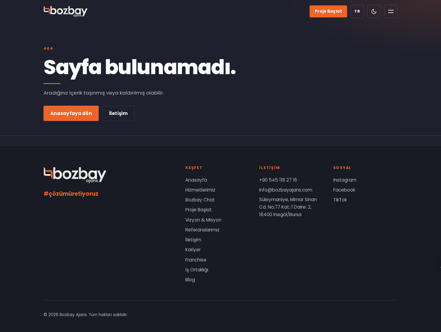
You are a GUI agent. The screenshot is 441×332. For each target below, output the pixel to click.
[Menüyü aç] (391, 11)
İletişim (118, 113)
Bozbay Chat (200, 200)
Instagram (344, 180)
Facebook (344, 190)
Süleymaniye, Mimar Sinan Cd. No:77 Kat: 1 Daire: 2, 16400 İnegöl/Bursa (288, 207)
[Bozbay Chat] (423, 254)
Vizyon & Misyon (203, 220)
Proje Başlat (328, 11)
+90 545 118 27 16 (278, 180)
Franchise (195, 260)
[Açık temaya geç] (374, 11)
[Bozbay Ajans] (66, 11)
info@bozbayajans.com (285, 190)
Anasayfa (196, 180)
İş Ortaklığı (196, 270)
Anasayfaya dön (71, 113)
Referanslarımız (202, 230)
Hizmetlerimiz (200, 190)
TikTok (340, 200)
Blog (190, 279)
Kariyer (193, 249)
